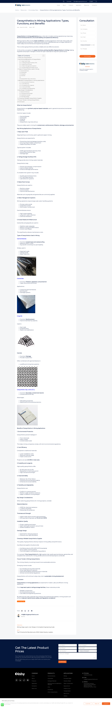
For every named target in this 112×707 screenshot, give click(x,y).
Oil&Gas (65, 696)
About (64, 5)
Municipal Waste (67, 678)
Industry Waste (67, 681)
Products (71, 5)
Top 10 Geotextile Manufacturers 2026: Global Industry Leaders (35, 632)
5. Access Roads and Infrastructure (29, 67)
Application (78, 5)
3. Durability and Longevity (27, 85)
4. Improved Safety (25, 86)
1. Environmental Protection (27, 82)
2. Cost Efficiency (25, 83)
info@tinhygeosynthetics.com (81, 1)
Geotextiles (24, 72)
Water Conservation (68, 683)
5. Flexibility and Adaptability (28, 88)
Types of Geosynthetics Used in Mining (29, 69)
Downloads (69, 1)
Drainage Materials (52, 681)
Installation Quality (25, 95)
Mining (65, 676)
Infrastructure (67, 688)
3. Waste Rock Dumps (26, 64)
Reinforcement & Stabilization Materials (55, 684)
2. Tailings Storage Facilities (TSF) (29, 62)
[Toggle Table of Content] (43, 56)
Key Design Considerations (26, 90)
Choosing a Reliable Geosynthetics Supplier (30, 98)
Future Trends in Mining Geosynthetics (29, 100)
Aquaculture (67, 686)
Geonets (23, 75)
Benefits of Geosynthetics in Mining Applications (31, 80)
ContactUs (94, 5)
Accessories (50, 689)
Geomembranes (25, 70)
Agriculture (66, 693)
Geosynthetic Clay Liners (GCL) (28, 78)
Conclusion (22, 101)
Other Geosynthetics (52, 692)
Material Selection (25, 91)
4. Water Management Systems (28, 65)
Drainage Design (25, 96)
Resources (86, 5)
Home (58, 5)
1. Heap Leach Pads (25, 61)
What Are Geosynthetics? (25, 57)
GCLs (49, 687)
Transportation (67, 691)
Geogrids (23, 74)
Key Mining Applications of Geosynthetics (30, 59)
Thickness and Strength (27, 93)
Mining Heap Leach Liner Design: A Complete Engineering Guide (35, 627)
